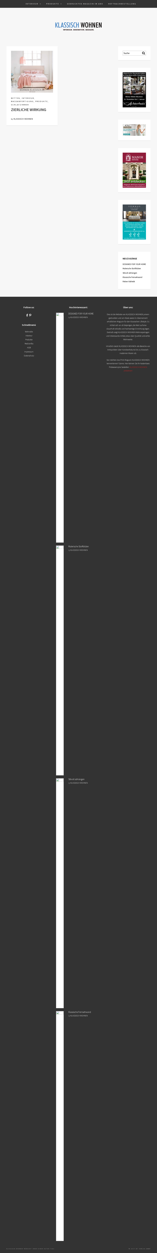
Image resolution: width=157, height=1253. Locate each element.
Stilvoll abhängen (130, 273)
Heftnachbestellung (122, 4)
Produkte (52, 4)
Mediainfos (29, 343)
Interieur (32, 4)
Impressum (28, 351)
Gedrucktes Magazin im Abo (85, 4)
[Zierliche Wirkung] (32, 71)
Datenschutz (29, 355)
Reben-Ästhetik (129, 281)
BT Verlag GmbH (143, 1248)
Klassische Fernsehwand (132, 277)
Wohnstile (29, 331)
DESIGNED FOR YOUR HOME (134, 264)
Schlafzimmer (20, 105)
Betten (15, 98)
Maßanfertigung (22, 101)
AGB (29, 347)
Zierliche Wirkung (28, 109)
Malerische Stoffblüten (132, 268)
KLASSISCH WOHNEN (23, 119)
